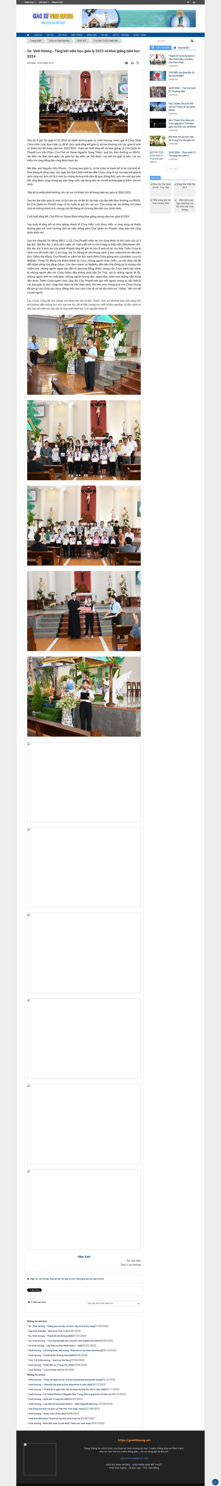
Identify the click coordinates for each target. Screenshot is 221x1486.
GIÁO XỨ (38, 34)
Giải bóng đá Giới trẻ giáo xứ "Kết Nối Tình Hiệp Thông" (57, 1409)
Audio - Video (139, 34)
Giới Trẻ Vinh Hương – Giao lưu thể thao (50, 1360)
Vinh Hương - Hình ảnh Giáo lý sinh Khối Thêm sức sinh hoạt (60, 1423)
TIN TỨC (50, 34)
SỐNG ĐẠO (92, 34)
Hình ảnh (155, 178)
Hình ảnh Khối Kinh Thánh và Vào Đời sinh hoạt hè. (55, 1418)
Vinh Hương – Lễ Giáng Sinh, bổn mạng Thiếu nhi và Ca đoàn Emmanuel (65, 1350)
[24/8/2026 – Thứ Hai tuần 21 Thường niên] (158, 91)
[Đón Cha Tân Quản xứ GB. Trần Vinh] (160, 189)
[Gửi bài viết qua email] (127, 63)
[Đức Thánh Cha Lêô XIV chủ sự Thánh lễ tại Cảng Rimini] (158, 106)
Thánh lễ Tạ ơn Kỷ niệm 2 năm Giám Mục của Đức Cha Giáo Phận (182, 59)
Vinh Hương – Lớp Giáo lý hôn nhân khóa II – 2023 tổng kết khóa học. (64, 1404)
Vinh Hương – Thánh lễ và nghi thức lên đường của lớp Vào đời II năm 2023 (67, 1389)
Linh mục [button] (43, 2)
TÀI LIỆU (104, 34)
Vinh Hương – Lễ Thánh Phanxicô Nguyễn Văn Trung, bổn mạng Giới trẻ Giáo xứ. (70, 1394)
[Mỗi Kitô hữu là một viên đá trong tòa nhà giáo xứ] (158, 140)
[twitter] (188, 2)
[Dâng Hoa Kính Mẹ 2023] (184, 189)
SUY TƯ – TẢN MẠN (121, 34)
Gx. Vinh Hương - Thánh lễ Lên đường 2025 (50, 1336)
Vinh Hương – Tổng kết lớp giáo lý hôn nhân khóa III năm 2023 (60, 1384)
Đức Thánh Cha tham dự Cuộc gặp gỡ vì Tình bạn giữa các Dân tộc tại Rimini (182, 123)
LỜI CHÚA (62, 34)
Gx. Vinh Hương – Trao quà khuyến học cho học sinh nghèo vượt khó (64, 1341)
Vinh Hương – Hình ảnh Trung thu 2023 (49, 1399)
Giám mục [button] (29, 2)
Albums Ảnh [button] (57, 2)
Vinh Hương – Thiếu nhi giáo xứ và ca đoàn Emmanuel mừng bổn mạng (65, 1380)
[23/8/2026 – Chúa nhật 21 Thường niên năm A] (158, 157)
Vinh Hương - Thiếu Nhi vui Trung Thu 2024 (51, 1365)
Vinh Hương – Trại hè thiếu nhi (44, 1370)
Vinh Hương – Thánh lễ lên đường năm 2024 (51, 1355)
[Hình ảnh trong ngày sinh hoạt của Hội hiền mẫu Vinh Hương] (184, 205)
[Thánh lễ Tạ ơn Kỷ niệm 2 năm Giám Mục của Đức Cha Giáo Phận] (158, 59)
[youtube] (194, 2)
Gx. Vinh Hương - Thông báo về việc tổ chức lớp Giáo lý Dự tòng (61, 1326)
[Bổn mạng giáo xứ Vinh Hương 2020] (160, 205)
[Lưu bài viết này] (138, 63)
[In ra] (132, 63)
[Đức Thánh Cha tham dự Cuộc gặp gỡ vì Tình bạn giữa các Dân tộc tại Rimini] (158, 123)
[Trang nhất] (28, 35)
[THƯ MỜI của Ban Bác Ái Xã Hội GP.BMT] (158, 76)
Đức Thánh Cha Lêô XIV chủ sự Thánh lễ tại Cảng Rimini (181, 106)
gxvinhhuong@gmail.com (134, 1458)
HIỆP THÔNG (76, 34)
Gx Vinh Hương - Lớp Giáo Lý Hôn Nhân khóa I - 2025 (55, 1345)
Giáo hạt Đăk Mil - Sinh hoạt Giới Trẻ (48, 1331)
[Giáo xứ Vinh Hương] (53, 18)
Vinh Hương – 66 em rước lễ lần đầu (47, 1413)
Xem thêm (173, 168)
